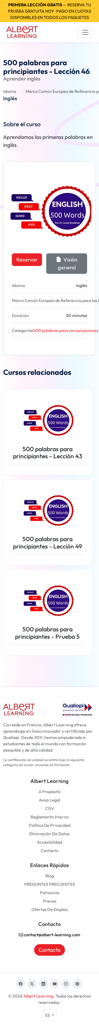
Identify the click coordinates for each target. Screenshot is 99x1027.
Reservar (26, 259)
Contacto (49, 850)
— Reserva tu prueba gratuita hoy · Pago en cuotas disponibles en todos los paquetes (49, 11)
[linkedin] (43, 984)
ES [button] (48, 1015)
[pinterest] (77, 984)
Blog (49, 875)
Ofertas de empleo (49, 909)
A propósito (49, 791)
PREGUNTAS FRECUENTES (49, 884)
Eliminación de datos (49, 833)
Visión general (68, 263)
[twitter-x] (32, 984)
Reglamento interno (50, 816)
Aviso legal (49, 800)
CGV (49, 808)
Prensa (49, 901)
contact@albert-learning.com (51, 934)
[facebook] (20, 984)
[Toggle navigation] (85, 32)
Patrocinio (49, 892)
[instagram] (66, 984)
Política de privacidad (49, 825)
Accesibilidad (49, 842)
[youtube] (54, 984)
